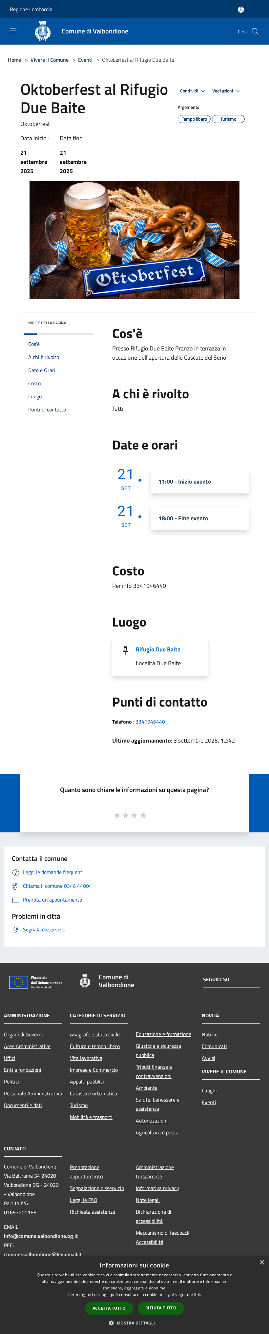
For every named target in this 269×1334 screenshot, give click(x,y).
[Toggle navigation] (13, 31)
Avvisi (208, 1058)
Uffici (9, 1058)
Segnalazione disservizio (97, 1188)
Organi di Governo (24, 1034)
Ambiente (146, 1088)
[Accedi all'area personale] (241, 10)
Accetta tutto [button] (109, 1308)
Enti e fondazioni (22, 1070)
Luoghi (209, 1090)
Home (14, 60)
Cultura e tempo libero (95, 1046)
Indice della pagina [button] (47, 323)
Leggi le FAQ (83, 1200)
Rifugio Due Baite (158, 649)
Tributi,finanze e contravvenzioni (154, 1071)
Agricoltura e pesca (157, 1132)
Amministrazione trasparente (155, 1171)
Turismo (79, 1105)
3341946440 (150, 722)
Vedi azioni (223, 90)
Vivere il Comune (50, 60)
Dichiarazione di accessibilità (153, 1216)
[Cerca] (255, 31)
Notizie (209, 1034)
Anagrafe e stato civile (95, 1034)
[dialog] (134, 1295)
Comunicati (214, 1046)
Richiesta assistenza (92, 1212)
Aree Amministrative (27, 1046)
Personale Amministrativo (33, 1093)
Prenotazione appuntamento (86, 1171)
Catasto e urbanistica (93, 1093)
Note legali (148, 1200)
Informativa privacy (157, 1188)
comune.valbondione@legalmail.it (43, 1254)
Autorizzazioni (152, 1121)
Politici (11, 1081)
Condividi (189, 90)
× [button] (261, 1262)
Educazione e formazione (163, 1034)
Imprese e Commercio (94, 1070)
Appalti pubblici (87, 1081)
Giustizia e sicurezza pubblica (158, 1050)
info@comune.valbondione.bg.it (41, 1236)
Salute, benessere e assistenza (157, 1104)
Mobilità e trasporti (91, 1117)
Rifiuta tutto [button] (160, 1308)
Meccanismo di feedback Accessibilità (163, 1237)
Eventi (85, 60)
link (197, 1294)
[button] (134, 1323)
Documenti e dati (23, 1105)
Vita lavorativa (86, 1058)
